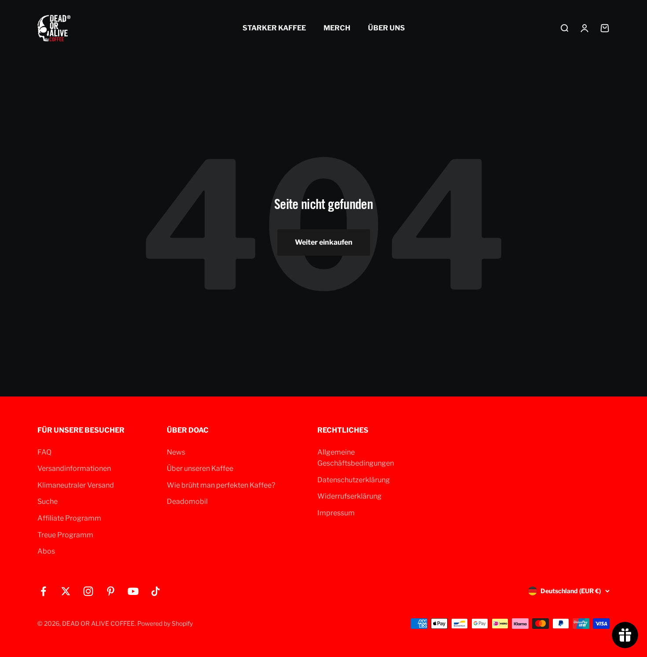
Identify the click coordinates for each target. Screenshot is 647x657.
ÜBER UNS (386, 28)
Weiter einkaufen (324, 242)
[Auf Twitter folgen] (66, 591)
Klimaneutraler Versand (75, 485)
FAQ (44, 452)
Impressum (336, 513)
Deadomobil (187, 501)
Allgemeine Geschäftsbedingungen (355, 458)
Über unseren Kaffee (200, 468)
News (176, 452)
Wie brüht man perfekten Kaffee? (221, 485)
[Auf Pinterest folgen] (111, 591)
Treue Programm (65, 535)
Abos (46, 551)
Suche (47, 501)
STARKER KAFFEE (274, 28)
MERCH (337, 28)
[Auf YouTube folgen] (133, 591)
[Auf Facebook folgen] (43, 591)
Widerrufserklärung (349, 496)
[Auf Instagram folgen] (88, 591)
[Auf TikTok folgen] (156, 591)
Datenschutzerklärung (353, 480)
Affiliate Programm (69, 518)
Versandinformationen (74, 468)
